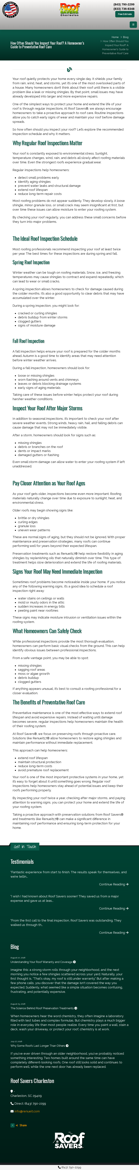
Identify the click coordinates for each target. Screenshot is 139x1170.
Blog (125, 37)
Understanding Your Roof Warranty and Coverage (42, 962)
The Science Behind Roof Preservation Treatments (42, 1008)
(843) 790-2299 (71, 1167)
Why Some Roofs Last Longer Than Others (38, 1045)
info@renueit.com (27, 1111)
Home (115, 37)
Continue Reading (112, 884)
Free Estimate (125, 14)
